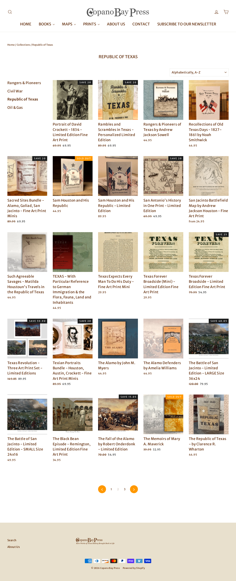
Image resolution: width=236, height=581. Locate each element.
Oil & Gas (15, 107)
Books (45, 24)
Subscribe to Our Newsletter (186, 24)
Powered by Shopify (134, 568)
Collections (23, 44)
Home (25, 24)
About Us (116, 24)
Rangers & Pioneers (24, 83)
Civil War (15, 91)
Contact (141, 24)
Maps (67, 24)
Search (11, 540)
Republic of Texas (22, 99)
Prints (90, 24)
